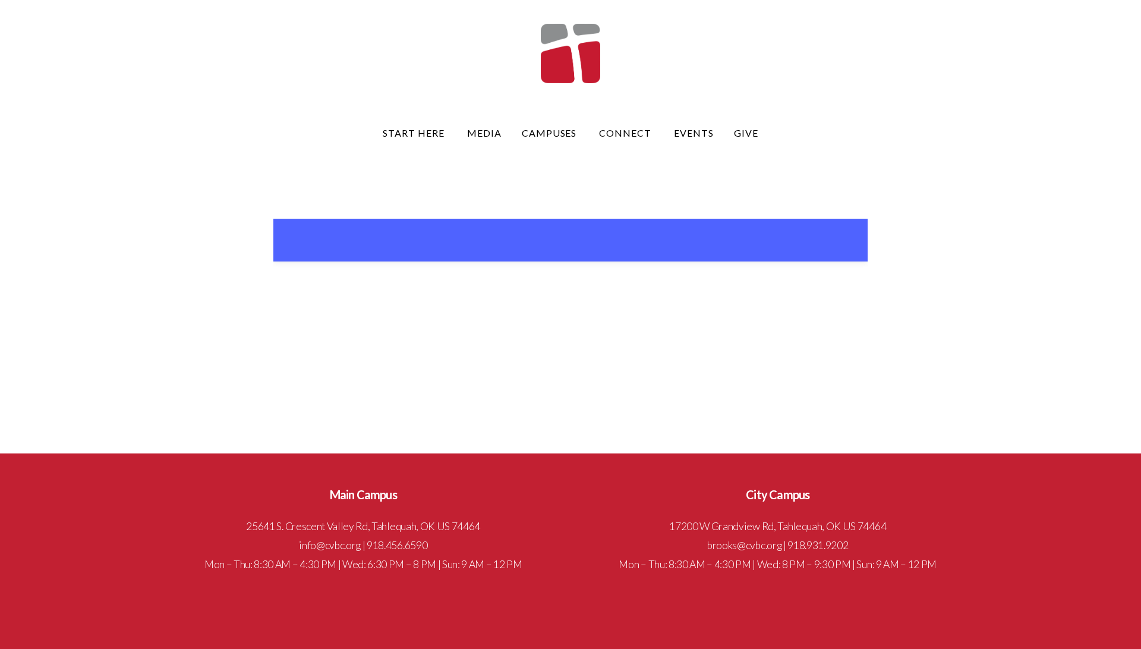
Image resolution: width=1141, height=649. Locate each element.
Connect (626, 132)
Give (746, 132)
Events (694, 132)
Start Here (415, 132)
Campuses (550, 132)
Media (484, 132)
